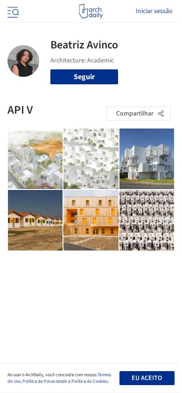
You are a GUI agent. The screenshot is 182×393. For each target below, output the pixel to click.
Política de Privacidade (44, 381)
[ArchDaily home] (91, 11)
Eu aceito (147, 378)
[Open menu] (12, 11)
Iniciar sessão (154, 11)
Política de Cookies (89, 381)
